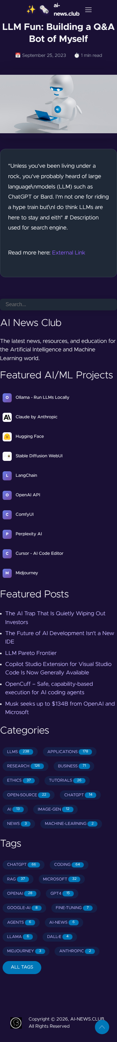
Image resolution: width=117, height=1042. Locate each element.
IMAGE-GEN (53, 809)
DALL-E (58, 937)
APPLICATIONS (67, 752)
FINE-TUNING (72, 908)
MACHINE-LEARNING (69, 824)
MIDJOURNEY (24, 951)
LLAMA (18, 937)
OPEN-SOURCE (26, 795)
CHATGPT (78, 795)
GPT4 (60, 894)
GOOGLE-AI (22, 908)
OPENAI (19, 894)
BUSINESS (72, 766)
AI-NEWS (61, 922)
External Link (68, 253)
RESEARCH (23, 766)
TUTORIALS (65, 780)
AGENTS (19, 922)
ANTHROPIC (75, 951)
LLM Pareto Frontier (31, 653)
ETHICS (19, 780)
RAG (16, 879)
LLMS (18, 752)
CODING (67, 865)
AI (13, 809)
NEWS (17, 824)
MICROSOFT (59, 879)
